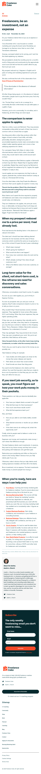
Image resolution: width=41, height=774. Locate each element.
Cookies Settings (6, 758)
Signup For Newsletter (8, 740)
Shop (3, 714)
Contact (4, 737)
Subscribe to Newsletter (20, 691)
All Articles (5, 14)
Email (9, 639)
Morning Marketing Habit (8, 744)
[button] (37, 4)
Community (5, 710)
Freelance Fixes (6, 733)
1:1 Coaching (5, 706)
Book (3, 718)
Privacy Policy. (29, 652)
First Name (10, 631)
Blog (3, 729)
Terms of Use (5, 761)
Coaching (4, 725)
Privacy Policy (5, 755)
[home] (9, 4)
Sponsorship (5, 748)
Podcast (4, 722)
